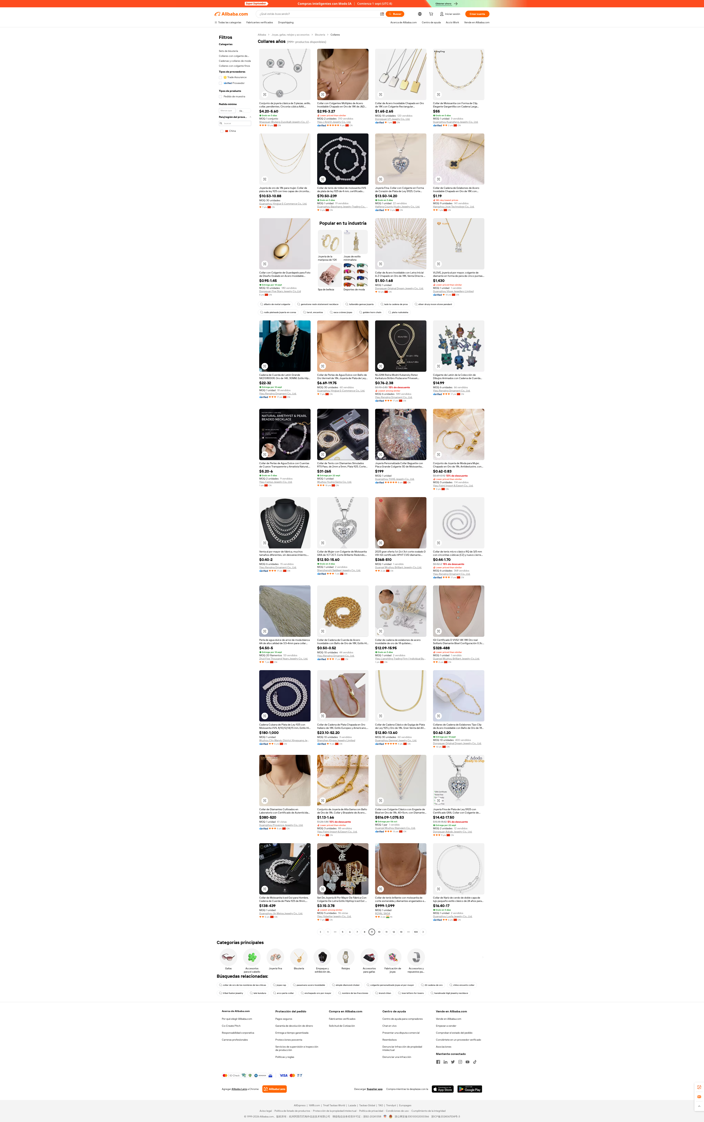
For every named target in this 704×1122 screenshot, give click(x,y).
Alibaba (262, 34)
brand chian (385, 993)
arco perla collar (285, 993)
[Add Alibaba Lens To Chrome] (274, 1089)
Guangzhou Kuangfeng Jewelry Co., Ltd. (455, 121)
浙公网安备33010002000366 (412, 1116)
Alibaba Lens (239, 1089)
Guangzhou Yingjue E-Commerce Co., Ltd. (283, 203)
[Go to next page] (423, 932)
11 (386, 932)
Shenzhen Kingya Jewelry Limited (336, 740)
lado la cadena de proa (396, 304)
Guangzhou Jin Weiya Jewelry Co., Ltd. (281, 913)
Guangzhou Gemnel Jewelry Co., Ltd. (396, 740)
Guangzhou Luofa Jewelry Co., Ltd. (452, 916)
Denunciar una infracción (396, 1056)
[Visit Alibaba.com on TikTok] (475, 1062)
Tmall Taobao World (334, 1105)
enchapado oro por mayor (318, 993)
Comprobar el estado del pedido (454, 1032)
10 (379, 932)
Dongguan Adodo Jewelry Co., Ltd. (452, 831)
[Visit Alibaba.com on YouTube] (467, 1062)
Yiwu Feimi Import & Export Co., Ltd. (453, 485)
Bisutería (320, 34)
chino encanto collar (463, 985)
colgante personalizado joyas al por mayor (392, 985)
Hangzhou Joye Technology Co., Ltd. (453, 206)
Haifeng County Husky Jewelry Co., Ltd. (397, 206)
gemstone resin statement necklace (319, 304)
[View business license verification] (385, 1116)
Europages (405, 1105)
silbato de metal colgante (277, 304)
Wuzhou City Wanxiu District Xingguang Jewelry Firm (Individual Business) (285, 740)
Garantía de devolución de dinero (294, 1025)
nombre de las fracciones (355, 993)
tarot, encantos (315, 312)
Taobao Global (367, 1105)
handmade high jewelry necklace (451, 993)
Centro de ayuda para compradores (402, 1018)
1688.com (314, 1105)
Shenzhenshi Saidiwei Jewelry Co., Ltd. (339, 570)
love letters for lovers (413, 993)
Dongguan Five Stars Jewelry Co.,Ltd (280, 291)
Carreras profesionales (235, 1039)
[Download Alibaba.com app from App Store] (443, 1089)
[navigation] (235, 484)
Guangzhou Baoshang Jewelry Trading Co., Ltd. (342, 206)
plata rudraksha (400, 312)
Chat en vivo (389, 1025)
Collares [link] (335, 34)
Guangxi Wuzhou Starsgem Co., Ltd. (395, 828)
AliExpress (300, 1105)
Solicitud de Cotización (342, 1025)
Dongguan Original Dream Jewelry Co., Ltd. (399, 288)
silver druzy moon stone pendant (435, 304)
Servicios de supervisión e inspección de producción (296, 1048)
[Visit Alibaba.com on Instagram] (460, 1062)
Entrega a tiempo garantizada (291, 1032)
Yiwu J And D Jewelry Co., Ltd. (334, 121)
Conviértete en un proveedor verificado (458, 1039)
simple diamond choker (348, 985)
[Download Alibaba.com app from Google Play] (469, 1089)
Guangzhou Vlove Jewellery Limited (453, 291)
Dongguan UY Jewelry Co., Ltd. (392, 118)
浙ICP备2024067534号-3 (445, 1116)
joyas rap (281, 985)
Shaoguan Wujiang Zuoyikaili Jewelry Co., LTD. (285, 121)
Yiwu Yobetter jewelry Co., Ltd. (334, 916)
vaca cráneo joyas (342, 312)
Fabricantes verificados (342, 1018)
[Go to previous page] (320, 932)
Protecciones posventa (288, 1039)
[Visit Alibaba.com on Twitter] (453, 1062)
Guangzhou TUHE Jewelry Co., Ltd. (394, 479)
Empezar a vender (446, 1025)
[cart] (431, 14)
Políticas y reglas (284, 1056)
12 (394, 932)
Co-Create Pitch (231, 1025)
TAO (380, 1105)
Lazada (352, 1105)
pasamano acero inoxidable (311, 985)
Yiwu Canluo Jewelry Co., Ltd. (275, 481)
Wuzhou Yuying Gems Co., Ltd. (334, 481)
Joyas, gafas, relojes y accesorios (290, 34)
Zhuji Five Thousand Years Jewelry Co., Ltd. (283, 658)
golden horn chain (372, 312)
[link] (699, 1087)
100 (416, 932)
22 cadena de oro (434, 985)
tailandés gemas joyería (361, 304)
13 (401, 932)
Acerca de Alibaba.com (236, 1011)
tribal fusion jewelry (233, 993)
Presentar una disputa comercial (400, 1032)
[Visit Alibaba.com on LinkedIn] (445, 1062)
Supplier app (375, 1089)
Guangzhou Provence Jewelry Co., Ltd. (281, 825)
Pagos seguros (283, 1018)
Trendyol (391, 1105)
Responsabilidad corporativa (238, 1032)
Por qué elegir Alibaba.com (237, 1018)
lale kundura (260, 993)
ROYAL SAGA (382, 913)
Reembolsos (389, 1039)
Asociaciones (443, 1046)
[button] (382, 14)
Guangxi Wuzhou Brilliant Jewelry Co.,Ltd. (398, 567)
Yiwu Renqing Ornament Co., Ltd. (277, 393)
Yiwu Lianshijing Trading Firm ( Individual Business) (400, 658)
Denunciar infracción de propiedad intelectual (402, 1048)
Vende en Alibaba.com (448, 1018)
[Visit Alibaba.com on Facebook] (438, 1062)
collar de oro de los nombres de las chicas (244, 985)
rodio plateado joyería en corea (280, 312)
